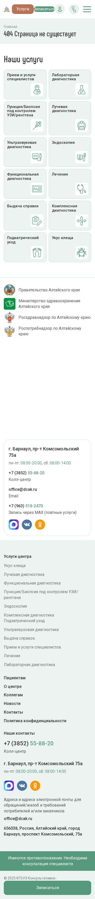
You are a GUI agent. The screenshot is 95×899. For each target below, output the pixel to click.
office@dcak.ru (23, 489)
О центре (13, 686)
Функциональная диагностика (32, 583)
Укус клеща (15, 565)
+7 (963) (26, 505)
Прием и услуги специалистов (32, 647)
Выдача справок (19, 638)
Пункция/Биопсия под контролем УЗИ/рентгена (41, 594)
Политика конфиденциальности (35, 720)
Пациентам (15, 677)
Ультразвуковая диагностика (31, 629)
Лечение (12, 655)
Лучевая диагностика (24, 574)
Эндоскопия (15, 606)
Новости (12, 703)
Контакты (13, 712)
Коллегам (13, 694)
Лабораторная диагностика (29, 664)
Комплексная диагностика (29, 615)
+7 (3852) (26, 472)
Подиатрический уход (24, 620)
